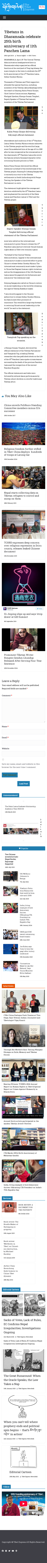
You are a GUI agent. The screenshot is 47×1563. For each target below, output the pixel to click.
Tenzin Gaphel (21, 55)
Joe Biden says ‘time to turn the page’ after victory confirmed (27, 950)
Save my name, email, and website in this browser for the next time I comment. (21, 765)
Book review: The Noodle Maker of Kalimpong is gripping (11, 1226)
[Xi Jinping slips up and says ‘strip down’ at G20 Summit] (23, 564)
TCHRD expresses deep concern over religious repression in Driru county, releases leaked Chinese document (23, 547)
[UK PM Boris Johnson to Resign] (10, 876)
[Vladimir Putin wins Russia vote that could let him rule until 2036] (10, 891)
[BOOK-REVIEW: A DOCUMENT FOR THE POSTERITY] (9, 1210)
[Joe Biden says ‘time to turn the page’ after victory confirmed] (10, 949)
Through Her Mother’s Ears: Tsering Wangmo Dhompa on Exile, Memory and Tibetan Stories (23, 1052)
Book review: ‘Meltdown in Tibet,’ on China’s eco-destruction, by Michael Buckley (11, 1247)
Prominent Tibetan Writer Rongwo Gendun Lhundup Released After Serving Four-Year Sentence (23, 659)
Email (5, 737)
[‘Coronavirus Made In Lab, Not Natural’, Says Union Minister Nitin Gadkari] (10, 966)
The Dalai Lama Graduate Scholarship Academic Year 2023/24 (20, 807)
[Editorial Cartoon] (23, 1456)
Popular (24, 848)
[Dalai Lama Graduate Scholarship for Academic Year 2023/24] (20, 829)
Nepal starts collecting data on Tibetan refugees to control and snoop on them (21, 495)
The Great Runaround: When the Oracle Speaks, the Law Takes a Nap (22, 1380)
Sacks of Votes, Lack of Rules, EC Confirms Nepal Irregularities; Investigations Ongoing (22, 1326)
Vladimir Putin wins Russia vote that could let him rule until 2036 (27, 892)
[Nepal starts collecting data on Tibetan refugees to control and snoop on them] (23, 468)
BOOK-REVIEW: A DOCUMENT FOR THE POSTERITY (25, 1207)
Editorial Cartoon (20, 1472)
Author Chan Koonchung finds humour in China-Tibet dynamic (11, 1271)
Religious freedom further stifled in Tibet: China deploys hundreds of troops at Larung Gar (23, 451)
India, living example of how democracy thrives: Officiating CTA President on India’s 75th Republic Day (26, 913)
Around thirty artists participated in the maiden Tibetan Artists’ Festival (21, 1122)
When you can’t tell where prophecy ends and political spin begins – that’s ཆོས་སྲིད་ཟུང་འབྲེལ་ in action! (23, 1428)
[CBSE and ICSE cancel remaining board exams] (10, 934)
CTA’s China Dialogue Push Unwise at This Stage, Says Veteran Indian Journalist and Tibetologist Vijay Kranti (22, 1017)
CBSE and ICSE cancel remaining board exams (27, 934)
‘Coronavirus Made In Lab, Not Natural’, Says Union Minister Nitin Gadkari (26, 968)
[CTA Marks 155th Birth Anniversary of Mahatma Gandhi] (23, 1139)
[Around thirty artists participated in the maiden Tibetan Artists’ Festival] (23, 1107)
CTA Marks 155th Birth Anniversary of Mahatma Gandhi (20, 1154)
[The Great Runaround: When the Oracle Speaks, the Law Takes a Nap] (23, 1360)
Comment (7, 695)
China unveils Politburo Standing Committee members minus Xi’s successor (23, 408)
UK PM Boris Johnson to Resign (25, 876)
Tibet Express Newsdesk (25, 1337)
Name (5, 726)
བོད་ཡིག (41, 7)
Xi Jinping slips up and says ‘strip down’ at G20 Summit (23, 615)
